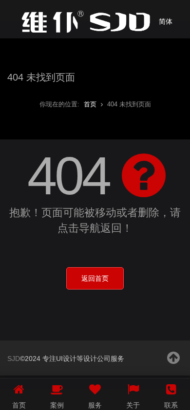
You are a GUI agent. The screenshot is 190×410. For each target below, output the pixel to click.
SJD (13, 358)
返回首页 (95, 278)
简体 (165, 21)
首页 (90, 104)
